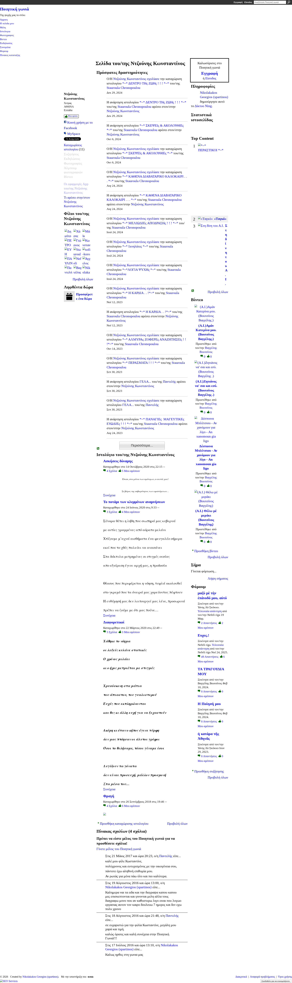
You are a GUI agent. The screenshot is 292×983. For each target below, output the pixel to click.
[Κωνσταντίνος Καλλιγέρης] (86, 242)
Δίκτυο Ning (203, 106)
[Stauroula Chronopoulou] (78, 251)
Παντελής (169, 381)
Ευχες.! (203, 635)
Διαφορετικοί (113, 622)
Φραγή (108, 796)
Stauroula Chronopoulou (123, 88)
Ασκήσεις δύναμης (118, 461)
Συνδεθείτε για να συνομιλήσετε (276, 981)
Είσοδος (248, 2)
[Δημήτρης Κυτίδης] (69, 233)
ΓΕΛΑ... (145, 381)
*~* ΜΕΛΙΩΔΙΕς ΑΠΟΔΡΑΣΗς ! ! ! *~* (150, 223)
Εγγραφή (238, 2)
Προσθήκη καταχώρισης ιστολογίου (124, 823)
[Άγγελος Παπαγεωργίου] (86, 260)
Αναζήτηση (288, 2)
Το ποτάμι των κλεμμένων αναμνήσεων (134, 502)
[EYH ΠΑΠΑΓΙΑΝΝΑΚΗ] (69, 251)
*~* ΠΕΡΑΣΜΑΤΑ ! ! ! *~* (141, 362)
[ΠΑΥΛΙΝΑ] (69, 260)
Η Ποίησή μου (209, 704)
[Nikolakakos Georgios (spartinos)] (86, 270)
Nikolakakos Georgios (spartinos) (128, 887)
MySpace (73, 134)
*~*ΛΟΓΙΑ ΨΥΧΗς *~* (139, 269)
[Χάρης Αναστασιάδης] (78, 233)
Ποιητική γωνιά (14, 9)
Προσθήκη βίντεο (206, 551)
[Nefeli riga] (78, 260)
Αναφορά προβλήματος (262, 976)
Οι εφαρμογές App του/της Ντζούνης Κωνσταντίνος (76, 188)
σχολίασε (153, 79)
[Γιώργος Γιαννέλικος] (78, 242)
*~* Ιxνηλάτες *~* (135, 246)
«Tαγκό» (220, 219)
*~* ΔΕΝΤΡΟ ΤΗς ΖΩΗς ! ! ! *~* (145, 83)
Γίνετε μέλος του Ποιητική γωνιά (118, 849)
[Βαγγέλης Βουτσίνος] (78, 270)
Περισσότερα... (142, 445)
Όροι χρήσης (285, 976)
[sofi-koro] (86, 251)
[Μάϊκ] (86, 233)
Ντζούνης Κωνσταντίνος (129, 79)
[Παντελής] (69, 270)
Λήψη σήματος (218, 578)
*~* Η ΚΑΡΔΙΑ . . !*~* (138, 293)
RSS (98, 448)
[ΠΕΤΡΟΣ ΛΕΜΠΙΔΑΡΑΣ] (69, 242)
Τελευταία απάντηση (210, 611)
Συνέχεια (109, 495)
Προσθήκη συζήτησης (209, 771)
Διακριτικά (241, 976)
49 (209, 656)
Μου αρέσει (73, 116)
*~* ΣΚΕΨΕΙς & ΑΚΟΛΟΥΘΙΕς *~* (147, 153)
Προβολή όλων (83, 279)
